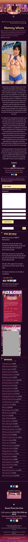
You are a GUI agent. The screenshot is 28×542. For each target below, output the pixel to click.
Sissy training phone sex (10, 470)
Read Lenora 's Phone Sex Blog (14, 172)
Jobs (23, 534)
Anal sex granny (7, 369)
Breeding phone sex (8, 374)
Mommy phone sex (18, 34)
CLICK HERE (14, 497)
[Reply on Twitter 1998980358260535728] (5, 309)
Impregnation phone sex (10, 396)
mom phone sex (11, 180)
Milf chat (8, 32)
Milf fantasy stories (8, 410)
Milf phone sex (13, 32)
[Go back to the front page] (14, 9)
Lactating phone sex (8, 402)
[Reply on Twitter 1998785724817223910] (5, 320)
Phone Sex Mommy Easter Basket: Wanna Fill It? (14, 21)
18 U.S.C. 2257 (9, 534)
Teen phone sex (7, 473)
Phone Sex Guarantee (17, 534)
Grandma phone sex (8, 383)
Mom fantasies (7, 418)
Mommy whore (4, 35)
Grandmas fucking (8, 385)
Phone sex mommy (13, 35)
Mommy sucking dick (9, 432)
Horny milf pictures (8, 391)
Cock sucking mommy (13, 30)
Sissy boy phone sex (8, 462)
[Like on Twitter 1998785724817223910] (11, 320)
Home (5, 534)
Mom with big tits (7, 424)
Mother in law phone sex (10, 437)
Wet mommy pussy (8, 475)
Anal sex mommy (7, 372)
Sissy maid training (8, 465)
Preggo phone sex (8, 451)
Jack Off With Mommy (9, 399)
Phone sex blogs (7, 440)
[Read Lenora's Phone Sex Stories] (14, 504)
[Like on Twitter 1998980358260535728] (11, 309)
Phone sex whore (7, 448)
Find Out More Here (9, 286)
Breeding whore (7, 377)
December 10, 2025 (8, 311)
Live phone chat (7, 405)
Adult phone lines (7, 366)
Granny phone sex (8, 388)
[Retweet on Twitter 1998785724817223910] (8, 320)
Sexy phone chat (7, 456)
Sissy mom (5, 467)
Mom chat (20, 32)
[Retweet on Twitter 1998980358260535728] (8, 309)
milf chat (18, 179)
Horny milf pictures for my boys (17, 23)
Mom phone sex (10, 34)
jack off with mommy (9, 179)
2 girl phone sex (7, 364)
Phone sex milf (7, 443)
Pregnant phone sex (8, 454)
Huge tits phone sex (8, 394)
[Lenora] (14, 165)
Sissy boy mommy (8, 459)
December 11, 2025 (8, 300)
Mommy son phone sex (9, 429)
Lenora (4, 30)
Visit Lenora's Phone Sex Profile (14, 170)
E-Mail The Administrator (7, 537)
